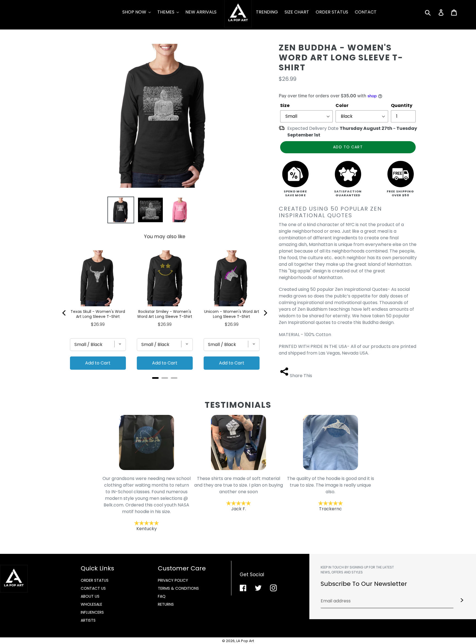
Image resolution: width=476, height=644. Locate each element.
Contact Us (93, 588)
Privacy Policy (173, 580)
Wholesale (91, 604)
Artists (88, 620)
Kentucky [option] (146, 503)
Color (342, 105)
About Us (90, 596)
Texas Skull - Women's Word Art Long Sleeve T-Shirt (98, 314)
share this (301, 375)
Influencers (92, 612)
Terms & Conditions (178, 588)
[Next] (265, 312)
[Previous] (64, 312)
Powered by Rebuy (164, 385)
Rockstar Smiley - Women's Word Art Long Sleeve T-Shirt (164, 314)
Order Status (95, 580)
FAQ (162, 596)
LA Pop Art (245, 640)
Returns (166, 604)
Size (285, 105)
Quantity (401, 105)
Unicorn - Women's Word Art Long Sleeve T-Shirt (231, 314)
